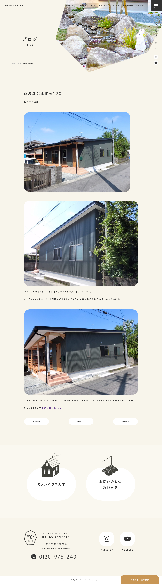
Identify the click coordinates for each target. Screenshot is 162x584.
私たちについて (70, 5)
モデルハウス (104, 5)
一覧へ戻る (81, 421)
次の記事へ (125, 421)
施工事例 (115, 5)
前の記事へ (36, 421)
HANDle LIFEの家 (87, 5)
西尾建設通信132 (52, 407)
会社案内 (140, 5)
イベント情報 (128, 5)
